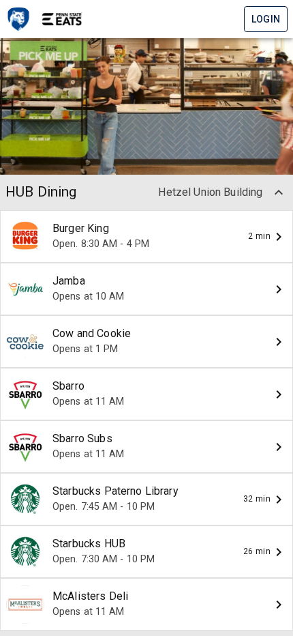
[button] (278, 192)
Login (266, 19)
